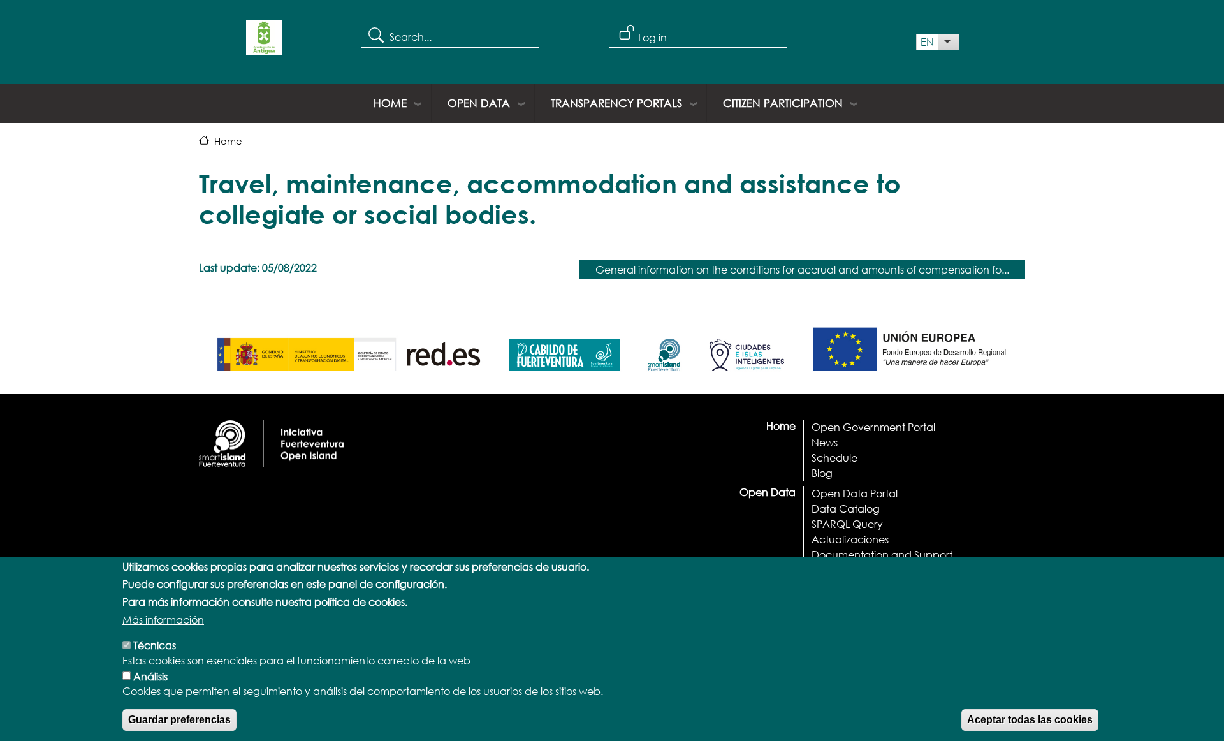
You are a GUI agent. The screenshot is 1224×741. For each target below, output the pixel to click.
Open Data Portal (855, 493)
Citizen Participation (783, 103)
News (825, 442)
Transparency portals (616, 103)
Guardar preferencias (179, 719)
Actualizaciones (850, 539)
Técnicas (154, 645)
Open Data (479, 103)
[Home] (263, 42)
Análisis (150, 675)
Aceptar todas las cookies (1030, 719)
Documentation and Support (882, 554)
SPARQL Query (847, 524)
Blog (822, 473)
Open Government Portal (873, 427)
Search (375, 34)
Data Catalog (846, 508)
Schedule (834, 457)
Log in (652, 37)
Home (390, 103)
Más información (163, 619)
